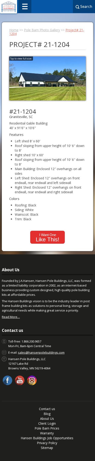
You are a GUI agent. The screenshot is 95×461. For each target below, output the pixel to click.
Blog (47, 413)
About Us (47, 418)
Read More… (11, 317)
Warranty (47, 433)
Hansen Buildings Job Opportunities (47, 438)
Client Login (47, 423)
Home (13, 30)
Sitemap (47, 447)
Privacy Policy (47, 443)
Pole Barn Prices (47, 428)
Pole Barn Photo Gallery (42, 30)
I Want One (47, 238)
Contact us (47, 409)
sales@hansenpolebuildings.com (41, 352)
